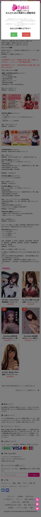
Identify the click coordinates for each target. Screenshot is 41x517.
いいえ (26, 34)
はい (14, 34)
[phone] (37, 499)
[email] (37, 504)
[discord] (37, 508)
